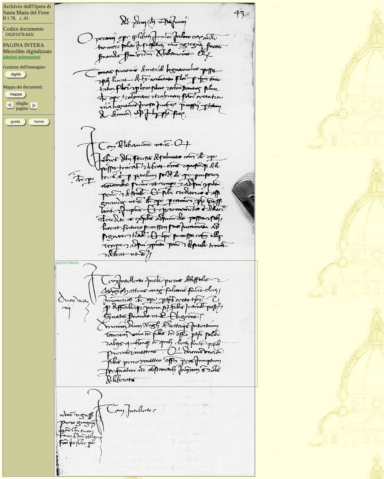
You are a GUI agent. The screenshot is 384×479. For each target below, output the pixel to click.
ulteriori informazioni (21, 57)
